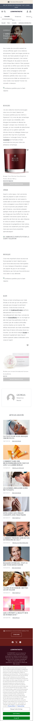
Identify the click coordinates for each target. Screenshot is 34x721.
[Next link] (32, 17)
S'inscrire (16, 634)
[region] (16, 693)
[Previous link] (1, 17)
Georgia (21, 395)
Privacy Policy (11, 706)
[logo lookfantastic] (16, 11)
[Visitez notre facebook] (13, 642)
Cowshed (6, 140)
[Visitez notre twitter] (16, 642)
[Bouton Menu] (1, 11)
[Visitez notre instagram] (20, 642)
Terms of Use (20, 706)
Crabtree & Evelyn (17, 310)
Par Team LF (16, 518)
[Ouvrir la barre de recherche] (4, 11)
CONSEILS (6, 30)
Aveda (25, 332)
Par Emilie (16, 617)
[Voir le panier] (30, 11)
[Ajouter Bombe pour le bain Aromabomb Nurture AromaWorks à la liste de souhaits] (27, 345)
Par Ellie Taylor (18, 468)
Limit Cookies (16, 713)
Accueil (3, 22)
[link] (27, 11)
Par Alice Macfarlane (20, 543)
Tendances (18, 16)
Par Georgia (16, 441)
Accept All (16, 718)
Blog (8, 22)
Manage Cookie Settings (16, 709)
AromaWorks (12, 317)
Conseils (7, 16)
